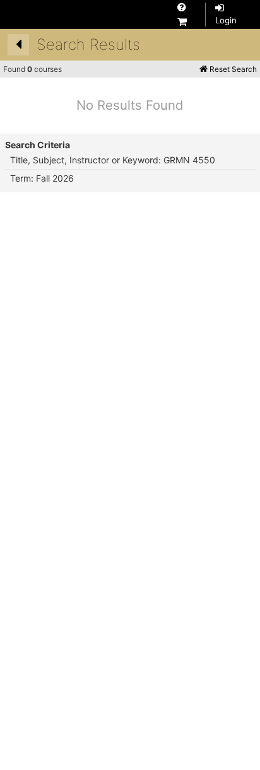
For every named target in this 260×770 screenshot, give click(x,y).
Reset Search (232, 69)
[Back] (18, 44)
